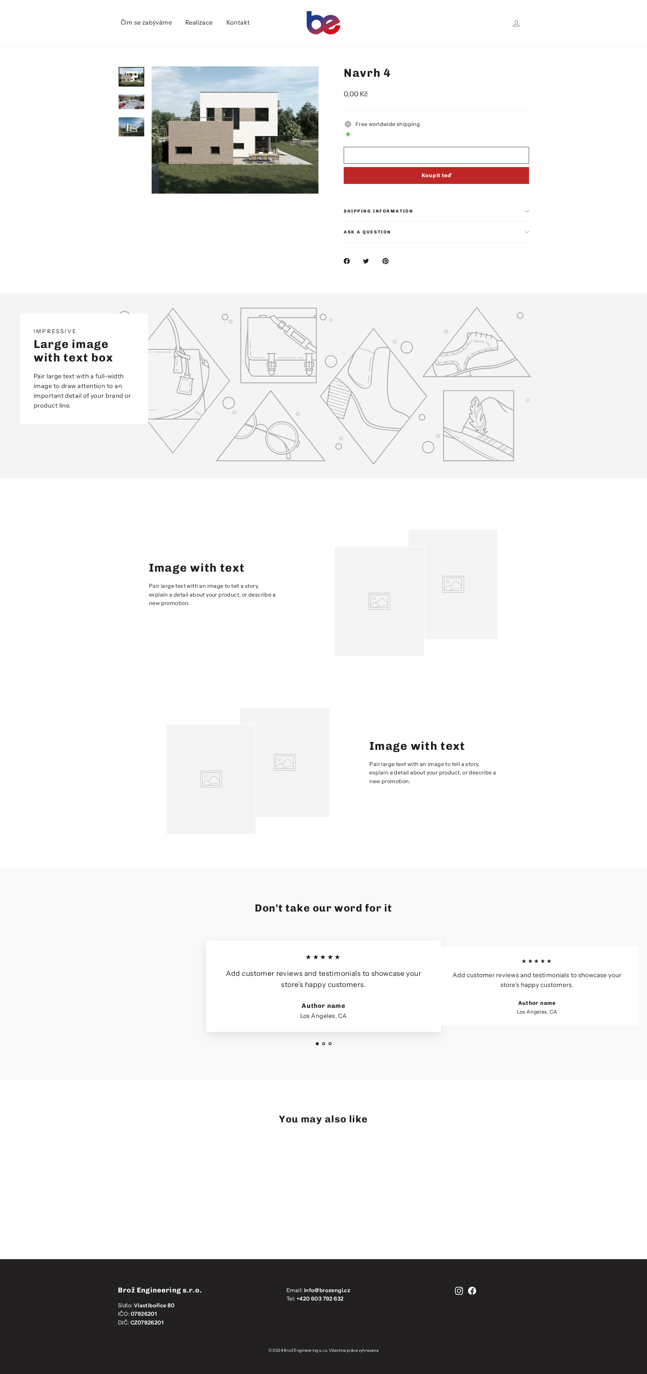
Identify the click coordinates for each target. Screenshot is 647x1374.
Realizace (199, 22)
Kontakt (238, 22)
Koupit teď (437, 175)
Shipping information (378, 211)
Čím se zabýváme (146, 22)
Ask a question (367, 231)
